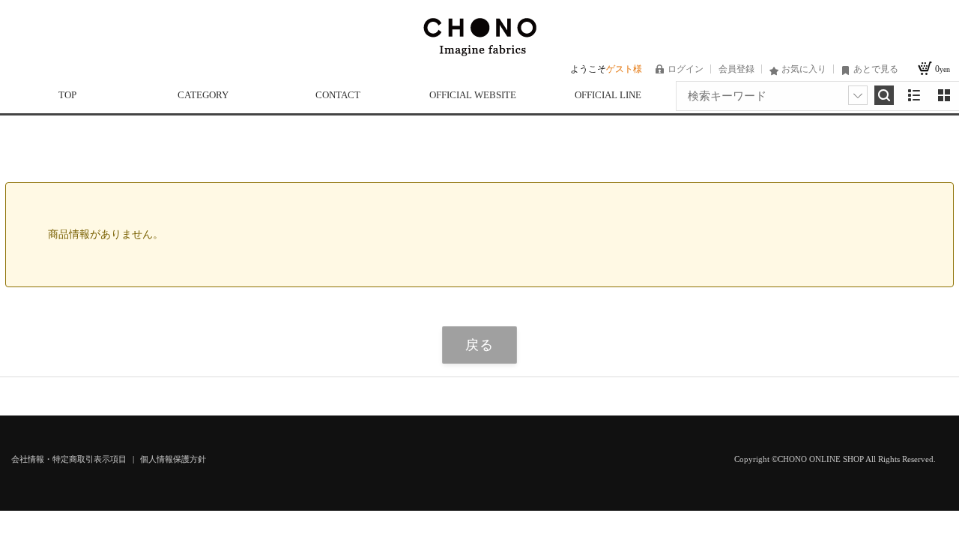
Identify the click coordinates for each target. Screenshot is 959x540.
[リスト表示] (914, 95)
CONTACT (337, 94)
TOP (67, 94)
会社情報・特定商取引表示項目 (70, 459)
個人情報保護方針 (173, 459)
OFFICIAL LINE (608, 94)
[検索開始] (884, 95)
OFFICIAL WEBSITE (472, 94)
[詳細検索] (858, 95)
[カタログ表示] (944, 95)
